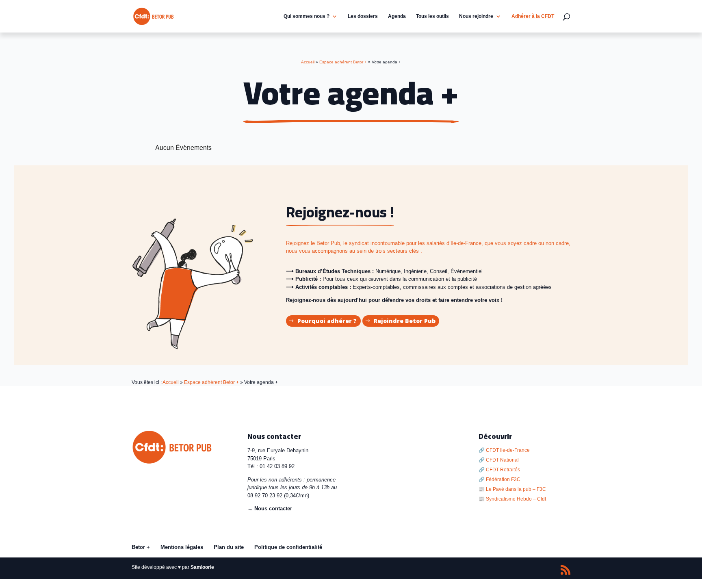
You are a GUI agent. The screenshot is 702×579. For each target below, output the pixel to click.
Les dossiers (363, 16)
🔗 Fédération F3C (499, 479)
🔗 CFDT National (499, 460)
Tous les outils (432, 16)
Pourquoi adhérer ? (327, 321)
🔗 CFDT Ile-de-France (504, 450)
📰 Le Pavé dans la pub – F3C (512, 489)
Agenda (397, 16)
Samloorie (202, 567)
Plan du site (229, 547)
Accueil (170, 382)
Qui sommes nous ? (306, 16)
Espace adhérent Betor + (211, 382)
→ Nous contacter (269, 508)
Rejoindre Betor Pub (405, 321)
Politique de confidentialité (288, 547)
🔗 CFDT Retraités (499, 470)
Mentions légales (181, 547)
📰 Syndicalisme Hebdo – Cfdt (512, 499)
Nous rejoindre (476, 16)
